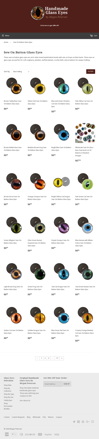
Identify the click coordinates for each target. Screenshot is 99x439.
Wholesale (36, 417)
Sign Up (67, 384)
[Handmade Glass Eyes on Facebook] (78, 422)
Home (6, 42)
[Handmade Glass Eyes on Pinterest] (83, 422)
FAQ (44, 417)
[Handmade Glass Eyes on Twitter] (74, 422)
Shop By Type (9, 394)
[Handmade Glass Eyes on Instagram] (92, 422)
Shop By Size (8, 397)
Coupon (59, 417)
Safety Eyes (8, 400)
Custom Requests (18, 417)
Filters (90, 71)
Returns (51, 417)
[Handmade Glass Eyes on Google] (88, 422)
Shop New (7, 385)
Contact (7, 417)
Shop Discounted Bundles (8, 406)
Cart (95, 36)
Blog (28, 417)
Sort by (7, 71)
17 (57, 358)
